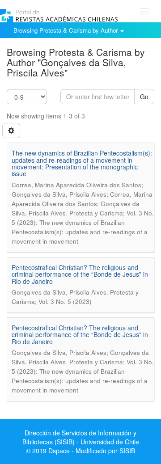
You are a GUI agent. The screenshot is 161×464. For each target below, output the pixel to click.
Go (144, 96)
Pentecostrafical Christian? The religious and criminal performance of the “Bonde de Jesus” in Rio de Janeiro (80, 274)
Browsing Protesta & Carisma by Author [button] (66, 30)
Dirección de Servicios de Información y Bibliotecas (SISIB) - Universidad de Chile (80, 437)
